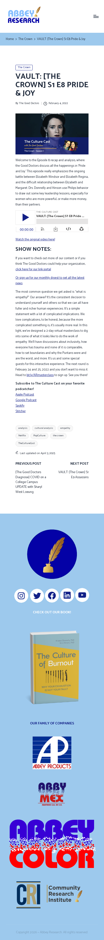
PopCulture (39, 436)
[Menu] (95, 16)
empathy (65, 428)
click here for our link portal (33, 269)
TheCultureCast (26, 443)
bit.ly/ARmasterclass (40, 375)
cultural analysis (44, 428)
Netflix (22, 436)
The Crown (24, 67)
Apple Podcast (24, 394)
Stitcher (20, 411)
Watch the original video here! (35, 239)
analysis (22, 428)
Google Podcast (26, 400)
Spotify (19, 405)
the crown (58, 436)
